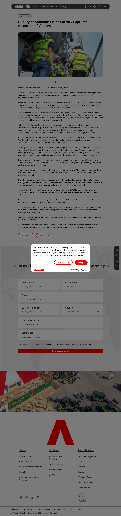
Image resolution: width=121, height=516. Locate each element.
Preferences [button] (63, 262)
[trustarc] (83, 270)
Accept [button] (81, 262)
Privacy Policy (39, 270)
